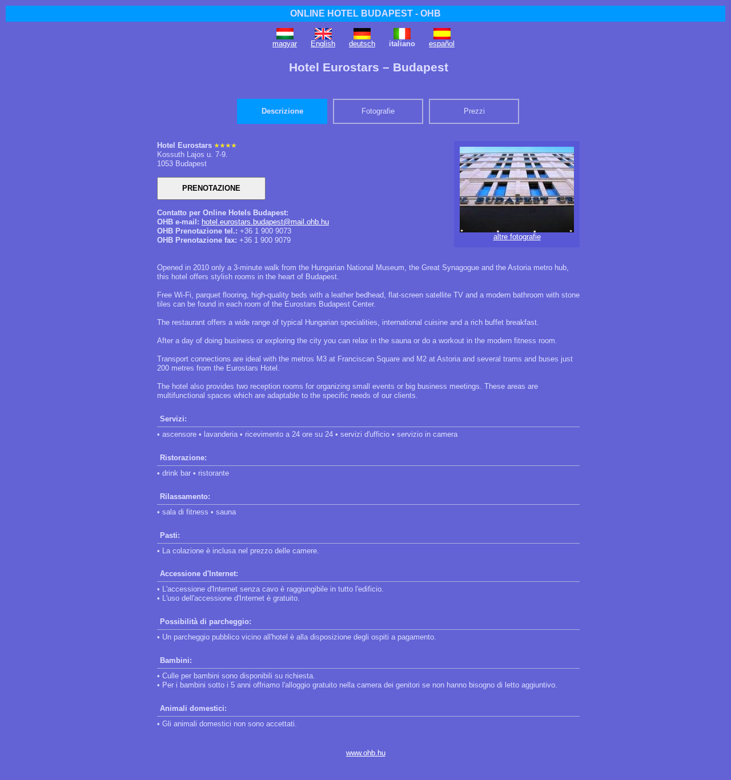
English (323, 43)
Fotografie (378, 111)
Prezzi (474, 111)
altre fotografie (517, 236)
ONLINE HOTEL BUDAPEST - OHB (365, 13)
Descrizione (282, 111)
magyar (284, 43)
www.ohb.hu (365, 753)
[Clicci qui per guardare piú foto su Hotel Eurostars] (517, 230)
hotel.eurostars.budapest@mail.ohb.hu (265, 222)
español (442, 43)
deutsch (362, 43)
